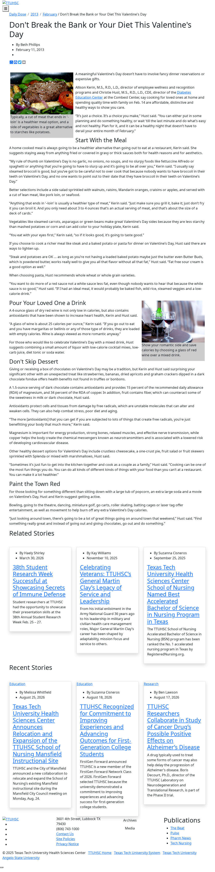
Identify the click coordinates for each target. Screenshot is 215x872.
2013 (34, 14)
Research (151, 684)
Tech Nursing (180, 843)
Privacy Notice (67, 844)
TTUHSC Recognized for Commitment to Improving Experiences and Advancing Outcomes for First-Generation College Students (107, 730)
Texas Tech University (180, 852)
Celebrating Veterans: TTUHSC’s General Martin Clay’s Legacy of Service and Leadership (105, 584)
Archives (130, 820)
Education (17, 684)
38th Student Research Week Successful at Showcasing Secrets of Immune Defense (39, 580)
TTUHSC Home (99, 852)
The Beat (177, 828)
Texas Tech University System (137, 852)
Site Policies (65, 839)
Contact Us (65, 834)
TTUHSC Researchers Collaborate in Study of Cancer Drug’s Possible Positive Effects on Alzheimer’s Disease (174, 727)
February (50, 14)
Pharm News (180, 838)
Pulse (174, 833)
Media (130, 828)
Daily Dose (17, 14)
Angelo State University (21, 857)
